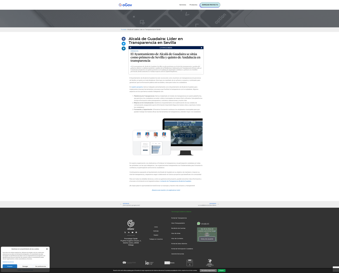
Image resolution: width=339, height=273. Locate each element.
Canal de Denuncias (177, 254)
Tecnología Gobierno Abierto (181, 211)
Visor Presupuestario (178, 223)
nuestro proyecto (137, 87)
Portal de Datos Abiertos (179, 243)
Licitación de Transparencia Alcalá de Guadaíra (175, 181)
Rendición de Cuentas (178, 228)
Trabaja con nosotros (156, 239)
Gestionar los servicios (8, 261)
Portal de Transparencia (179, 218)
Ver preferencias (40, 266)
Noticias (156, 231)
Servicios (182, 5)
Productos (193, 5)
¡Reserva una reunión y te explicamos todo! (166, 190)
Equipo (156, 235)
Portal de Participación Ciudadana (182, 249)
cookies (207, 235)
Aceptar (10, 266)
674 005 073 (205, 224)
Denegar (25, 266)
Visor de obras (175, 233)
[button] (47, 249)
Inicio (156, 227)
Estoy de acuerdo (207, 239)
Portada (123, 29)
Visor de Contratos (177, 238)
